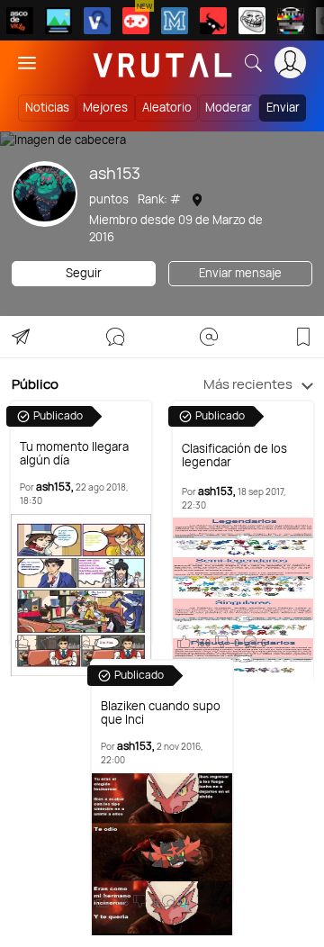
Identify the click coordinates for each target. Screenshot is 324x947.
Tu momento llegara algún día (74, 453)
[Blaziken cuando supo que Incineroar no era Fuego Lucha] (162, 854)
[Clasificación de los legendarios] (243, 599)
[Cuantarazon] (58, 20)
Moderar (228, 107)
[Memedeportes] (174, 20)
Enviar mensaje (240, 273)
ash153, (55, 486)
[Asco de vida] (19, 20)
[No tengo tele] (290, 20)
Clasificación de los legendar (234, 455)
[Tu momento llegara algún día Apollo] (81, 595)
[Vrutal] (135, 20)
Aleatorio (167, 107)
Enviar (283, 107)
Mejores (105, 107)
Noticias (47, 107)
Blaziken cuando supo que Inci (160, 712)
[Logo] (163, 62)
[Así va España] (213, 20)
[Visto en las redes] (97, 20)
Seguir (84, 273)
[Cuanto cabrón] (252, 20)
